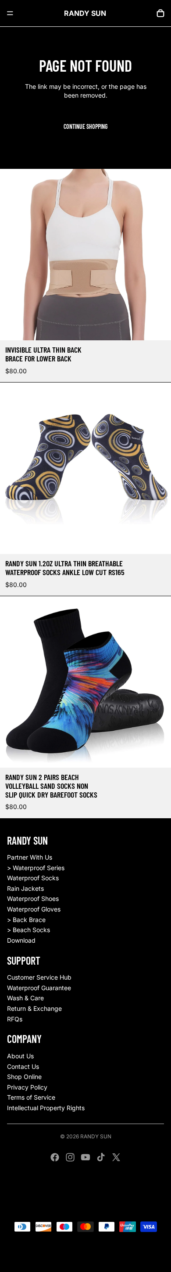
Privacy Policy (27, 1087)
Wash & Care (25, 998)
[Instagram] (70, 1157)
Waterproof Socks (33, 878)
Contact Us (23, 1066)
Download (21, 940)
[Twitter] (116, 1157)
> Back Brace (26, 919)
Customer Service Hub (39, 977)
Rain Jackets (25, 888)
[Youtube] (85, 1157)
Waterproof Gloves (34, 909)
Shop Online (24, 1076)
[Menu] (10, 13)
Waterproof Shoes (33, 898)
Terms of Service (31, 1097)
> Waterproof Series (35, 867)
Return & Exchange (34, 1008)
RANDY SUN (95, 1136)
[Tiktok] (101, 1157)
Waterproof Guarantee (39, 987)
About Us (20, 1056)
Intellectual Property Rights (46, 1108)
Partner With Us (29, 857)
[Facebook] (55, 1157)
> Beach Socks (28, 929)
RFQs (14, 1019)
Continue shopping (85, 126)
